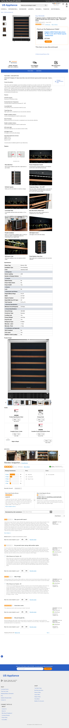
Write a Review (54, 24)
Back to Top (17, 632)
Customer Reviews (6, 715)
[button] (46, 5)
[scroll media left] (5, 456)
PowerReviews (25, 463)
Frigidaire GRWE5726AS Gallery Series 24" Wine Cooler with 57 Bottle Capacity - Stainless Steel (55, 33)
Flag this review (33, 539)
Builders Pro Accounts (39, 701)
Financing (60, 1)
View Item (48, 41)
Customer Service (4, 689)
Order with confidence (13, 67)
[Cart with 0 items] (66, 6)
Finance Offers (37, 692)
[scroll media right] (59, 456)
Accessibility (4, 719)
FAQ (2, 695)
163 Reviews (47, 24)
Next (4, 38)
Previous (4, 14)
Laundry (30, 9)
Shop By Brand (55, 9)
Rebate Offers (37, 696)
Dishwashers (22, 9)
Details (56, 67)
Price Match (37, 698)
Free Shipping (54, 1)
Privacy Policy (4, 717)
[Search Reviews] (51, 512)
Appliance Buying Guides (6, 697)
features (30, 71)
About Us (4, 711)
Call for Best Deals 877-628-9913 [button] (11, 1)
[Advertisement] (34, 649)
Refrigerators (12, 9)
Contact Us (3, 699)
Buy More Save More (38, 690)
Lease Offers (37, 694)
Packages (38, 9)
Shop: (39, 16)
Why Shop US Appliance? (7, 713)
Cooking (3, 9)
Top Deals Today (38, 688)
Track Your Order (4, 691)
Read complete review (10, 506)
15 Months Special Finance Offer (42, 54)
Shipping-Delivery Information (7, 693)
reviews (38, 71)
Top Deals (48, 1)
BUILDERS (66, 1)
